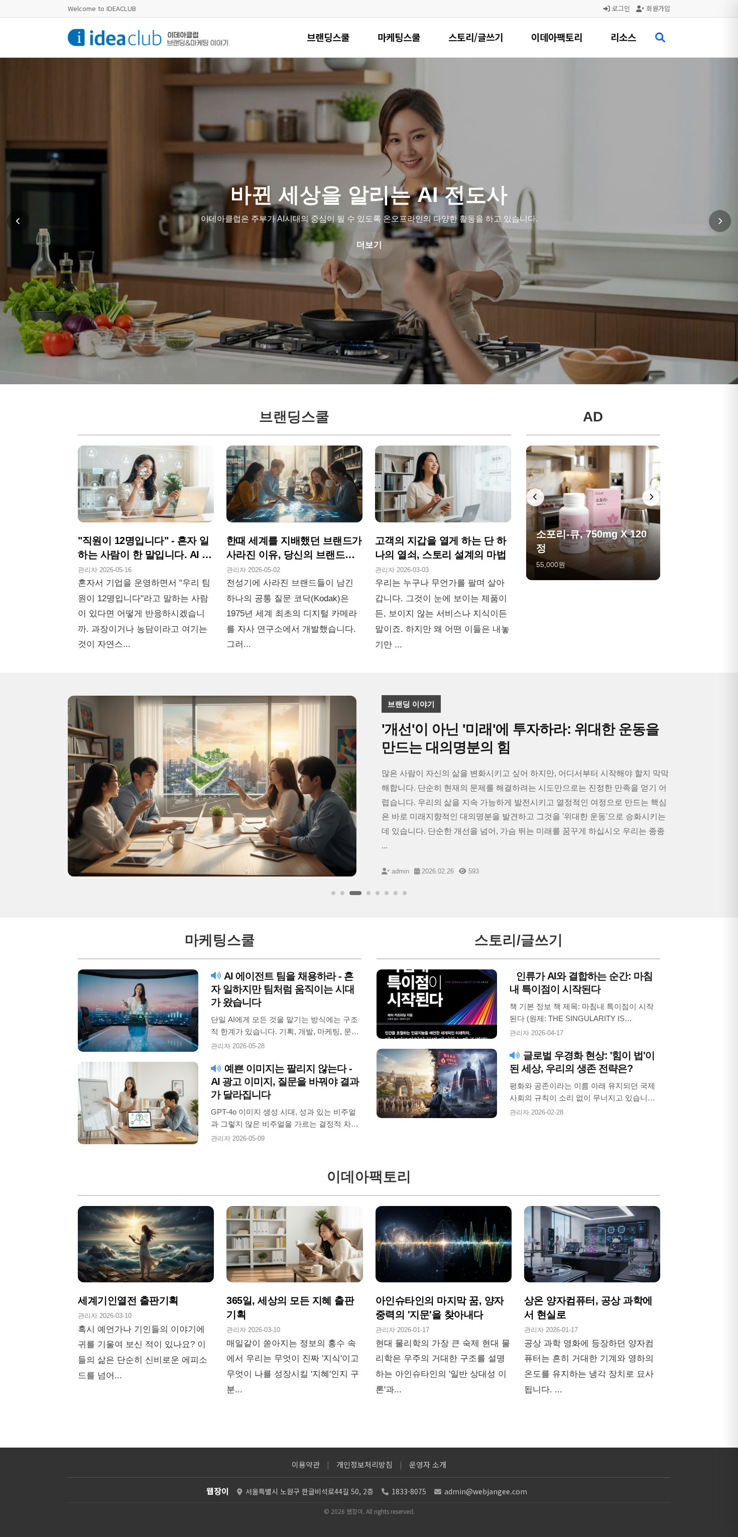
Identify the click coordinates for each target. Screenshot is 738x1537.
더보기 (369, 282)
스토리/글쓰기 (475, 37)
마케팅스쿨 (399, 37)
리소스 (623, 37)
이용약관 (306, 1464)
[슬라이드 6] (387, 893)
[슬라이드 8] (405, 893)
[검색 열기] (660, 38)
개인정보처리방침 (364, 1464)
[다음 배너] (651, 497)
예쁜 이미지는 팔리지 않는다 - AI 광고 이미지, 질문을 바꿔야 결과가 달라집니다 (285, 1081)
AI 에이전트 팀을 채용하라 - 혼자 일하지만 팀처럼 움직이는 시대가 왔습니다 (282, 989)
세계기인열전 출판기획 (128, 1300)
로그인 (620, 8)
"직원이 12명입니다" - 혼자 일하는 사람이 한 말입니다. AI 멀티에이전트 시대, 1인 (145, 554)
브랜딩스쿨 (328, 37)
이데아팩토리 (556, 37)
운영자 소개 (427, 1464)
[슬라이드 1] (333, 893)
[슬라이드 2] (342, 893)
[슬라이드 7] (396, 893)
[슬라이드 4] (368, 893)
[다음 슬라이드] (720, 221)
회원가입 (657, 8)
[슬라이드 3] (355, 893)
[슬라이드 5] (378, 893)
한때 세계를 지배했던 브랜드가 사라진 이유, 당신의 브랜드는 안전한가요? (294, 554)
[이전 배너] (535, 497)
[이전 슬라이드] (18, 221)
